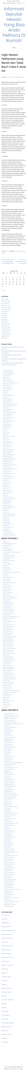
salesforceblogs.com (8, 400)
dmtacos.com (7, 725)
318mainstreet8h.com (8, 629)
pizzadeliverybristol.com (8, 611)
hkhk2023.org (6, 519)
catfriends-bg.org (7, 375)
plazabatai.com (6, 584)
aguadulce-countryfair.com (9, 653)
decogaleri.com (6, 591)
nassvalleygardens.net (9, 884)
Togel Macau (5, 923)
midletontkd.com (8, 842)
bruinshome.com (8, 788)
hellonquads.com (7, 587)
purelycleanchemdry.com (9, 421)
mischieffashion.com (7, 478)
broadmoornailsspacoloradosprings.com (13, 762)
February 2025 (6, 324)
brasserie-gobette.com (8, 684)
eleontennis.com (7, 493)
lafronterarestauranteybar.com (11, 794)
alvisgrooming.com (7, 665)
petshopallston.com (8, 757)
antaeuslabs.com (7, 419)
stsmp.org (5, 392)
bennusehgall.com (7, 579)
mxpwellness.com (8, 820)
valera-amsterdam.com (9, 867)
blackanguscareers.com (9, 874)
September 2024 (6, 334)
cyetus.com (5, 495)
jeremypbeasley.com (8, 456)
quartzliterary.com (7, 635)
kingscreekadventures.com (9, 417)
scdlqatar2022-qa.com (8, 548)
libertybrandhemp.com (9, 869)
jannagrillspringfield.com (8, 640)
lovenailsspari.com (7, 631)
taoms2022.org (6, 570)
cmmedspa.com (7, 840)
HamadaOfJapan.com (8, 414)
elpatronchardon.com (8, 643)
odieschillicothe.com (7, 607)
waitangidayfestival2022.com (9, 534)
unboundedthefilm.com (8, 373)
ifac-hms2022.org (7, 569)
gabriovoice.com (8, 751)
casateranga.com (8, 811)
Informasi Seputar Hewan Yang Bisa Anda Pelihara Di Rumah (14, 25)
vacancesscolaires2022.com (9, 536)
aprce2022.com (6, 508)
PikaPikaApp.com (7, 411)
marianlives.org (6, 377)
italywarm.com (7, 896)
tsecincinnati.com (7, 580)
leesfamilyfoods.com (8, 490)
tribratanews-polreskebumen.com (12, 889)
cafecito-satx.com (8, 778)
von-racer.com (6, 623)
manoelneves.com (7, 394)
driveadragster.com (8, 730)
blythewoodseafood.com (9, 668)
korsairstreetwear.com (9, 756)
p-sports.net (7, 754)
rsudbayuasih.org (8, 891)
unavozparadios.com (8, 592)
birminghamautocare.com (9, 658)
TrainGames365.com (7, 402)
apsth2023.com (6, 529)
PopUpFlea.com (6, 432)
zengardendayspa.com (9, 783)
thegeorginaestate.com (8, 667)
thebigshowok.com (8, 744)
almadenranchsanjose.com (9, 498)
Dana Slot (4, 973)
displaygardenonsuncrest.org (10, 692)
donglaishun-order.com (8, 645)
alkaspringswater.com (8, 628)
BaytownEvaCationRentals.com (10, 404)
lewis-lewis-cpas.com (8, 492)
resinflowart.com (8, 752)
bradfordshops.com (7, 497)
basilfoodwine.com (8, 845)
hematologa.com (8, 732)
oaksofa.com (6, 702)
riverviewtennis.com (7, 689)
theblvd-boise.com (7, 483)
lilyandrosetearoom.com (9, 796)
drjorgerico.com (6, 439)
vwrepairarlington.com (9, 713)
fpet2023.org (6, 485)
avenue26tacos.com (8, 759)
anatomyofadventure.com (10, 837)
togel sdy (4, 1038)
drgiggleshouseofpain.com (9, 459)
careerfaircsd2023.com (8, 527)
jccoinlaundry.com (7, 599)
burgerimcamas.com (8, 906)
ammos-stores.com (8, 860)
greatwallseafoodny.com (10, 747)
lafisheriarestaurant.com (8, 650)
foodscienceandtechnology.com (11, 901)
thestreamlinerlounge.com (10, 879)
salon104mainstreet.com (8, 626)
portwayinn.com (7, 828)
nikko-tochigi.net (8, 847)
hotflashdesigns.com (8, 461)
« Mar (3, 290)
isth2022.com (6, 542)
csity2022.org (6, 575)
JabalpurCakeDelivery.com (9, 405)
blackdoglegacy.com (8, 740)
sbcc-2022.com (6, 512)
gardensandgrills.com (9, 843)
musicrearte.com (7, 685)
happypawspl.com (7, 614)
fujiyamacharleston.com (8, 641)
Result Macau (5, 1015)
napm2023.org (6, 520)
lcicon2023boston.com (8, 532)
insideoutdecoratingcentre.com (10, 468)
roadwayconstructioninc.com (9, 677)
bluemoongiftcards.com (9, 850)
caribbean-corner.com (9, 848)
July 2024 (4, 338)
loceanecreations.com (9, 862)
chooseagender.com (7, 387)
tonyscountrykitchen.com (9, 660)
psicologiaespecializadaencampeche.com (14, 723)
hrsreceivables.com (7, 446)
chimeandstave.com (8, 745)
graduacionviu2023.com (9, 779)
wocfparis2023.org (7, 545)
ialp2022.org (5, 565)
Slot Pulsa (4, 919)
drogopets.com (6, 697)
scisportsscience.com (9, 903)
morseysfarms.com (7, 687)
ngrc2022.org (6, 488)
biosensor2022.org (7, 564)
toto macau (5, 1042)
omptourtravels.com (8, 887)
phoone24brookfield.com (9, 673)
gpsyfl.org (5, 707)
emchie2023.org (6, 559)
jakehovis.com (6, 655)
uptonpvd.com (7, 808)
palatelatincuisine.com (9, 739)
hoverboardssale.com (8, 389)
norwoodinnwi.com (8, 870)
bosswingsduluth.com (8, 657)
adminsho (21, 77)
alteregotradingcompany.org (9, 507)
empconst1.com (6, 448)
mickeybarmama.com (8, 675)
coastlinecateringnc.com (9, 720)
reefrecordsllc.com (8, 769)
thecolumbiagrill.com (7, 550)
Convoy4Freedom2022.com (9, 515)
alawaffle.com (7, 771)
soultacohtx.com (6, 704)
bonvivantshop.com (7, 426)
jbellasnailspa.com (7, 662)
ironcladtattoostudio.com (10, 786)
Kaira (15, 1067)
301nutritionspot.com (9, 859)
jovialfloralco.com (7, 471)
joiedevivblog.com (8, 865)
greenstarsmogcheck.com (9, 613)
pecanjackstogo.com (9, 781)
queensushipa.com (7, 441)
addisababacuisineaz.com (10, 904)
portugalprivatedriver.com (9, 621)
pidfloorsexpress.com (8, 380)
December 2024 (6, 328)
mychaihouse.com (7, 663)
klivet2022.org (6, 567)
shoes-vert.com (6, 594)
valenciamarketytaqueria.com (11, 767)
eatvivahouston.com (9, 742)
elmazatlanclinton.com (8, 604)
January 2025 (5, 326)
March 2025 (5, 322)
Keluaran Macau (6, 926)
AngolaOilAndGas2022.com (9, 514)
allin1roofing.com (8, 833)
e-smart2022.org (6, 486)
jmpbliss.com (6, 438)
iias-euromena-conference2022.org (11, 572)
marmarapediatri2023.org (9, 557)
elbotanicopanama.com (8, 596)
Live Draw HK (5, 915)
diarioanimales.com (7, 589)
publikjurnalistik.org (8, 892)
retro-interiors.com (7, 481)
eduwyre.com (6, 480)
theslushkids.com (8, 799)
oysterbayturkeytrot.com (10, 793)
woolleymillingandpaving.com (11, 806)
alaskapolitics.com (7, 390)
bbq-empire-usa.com (8, 694)
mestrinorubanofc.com (9, 881)
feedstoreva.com (7, 695)
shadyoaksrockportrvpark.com (10, 597)
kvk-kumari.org (7, 899)
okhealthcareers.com (8, 370)
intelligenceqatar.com (8, 409)
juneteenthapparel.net (9, 894)
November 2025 (6, 307)
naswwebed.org (6, 503)
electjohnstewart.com (9, 886)
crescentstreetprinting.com (10, 727)
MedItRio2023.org (7, 530)
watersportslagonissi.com (9, 476)
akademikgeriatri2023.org (9, 555)
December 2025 (6, 305)
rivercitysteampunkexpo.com (11, 852)
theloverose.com (8, 749)
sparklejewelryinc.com (9, 784)
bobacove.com (6, 672)
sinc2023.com (6, 547)
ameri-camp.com (6, 444)
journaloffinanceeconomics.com (11, 897)
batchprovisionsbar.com (8, 682)
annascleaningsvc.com (9, 789)
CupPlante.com (6, 427)
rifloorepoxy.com (8, 805)
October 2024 (5, 332)
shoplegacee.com (7, 424)
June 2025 (4, 316)
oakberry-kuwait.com (8, 633)
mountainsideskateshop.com (11, 855)
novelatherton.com (8, 882)
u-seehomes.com (7, 475)
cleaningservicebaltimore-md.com (12, 715)
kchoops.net (7, 854)
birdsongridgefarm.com (9, 864)
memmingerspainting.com (9, 454)
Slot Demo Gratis (7, 934)
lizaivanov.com (7, 734)
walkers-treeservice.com (9, 815)
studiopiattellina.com (8, 638)
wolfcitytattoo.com (8, 791)
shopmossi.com (7, 816)
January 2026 (5, 303)
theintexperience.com (8, 372)
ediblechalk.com (6, 699)
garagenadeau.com (7, 463)
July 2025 (4, 313)
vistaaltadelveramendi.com (10, 718)
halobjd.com (5, 407)
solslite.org (6, 826)
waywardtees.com (7, 378)
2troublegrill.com (8, 810)
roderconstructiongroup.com (9, 582)
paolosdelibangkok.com (8, 670)
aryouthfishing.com (8, 772)
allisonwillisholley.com (9, 825)
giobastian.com (7, 801)
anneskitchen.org (8, 766)
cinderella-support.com (8, 449)
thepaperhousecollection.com (11, 823)
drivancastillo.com (8, 838)
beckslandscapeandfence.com (11, 717)
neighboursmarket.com (9, 872)
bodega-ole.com (8, 877)
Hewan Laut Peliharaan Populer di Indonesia (20, 261)
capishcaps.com (6, 705)
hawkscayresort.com (8, 586)
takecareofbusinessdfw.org (9, 412)
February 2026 (6, 301)
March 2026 (5, 299)
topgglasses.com (8, 761)
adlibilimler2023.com (7, 502)
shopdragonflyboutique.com (9, 678)
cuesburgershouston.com (10, 722)
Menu (14, 47)
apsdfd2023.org (6, 522)
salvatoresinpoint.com (8, 470)
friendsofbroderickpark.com (9, 636)
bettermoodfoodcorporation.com (10, 383)
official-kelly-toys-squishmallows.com (11, 690)
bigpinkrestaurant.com (8, 451)
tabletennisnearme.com (8, 700)
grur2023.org (6, 517)
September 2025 (6, 309)
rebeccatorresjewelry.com (9, 436)
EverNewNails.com (7, 466)
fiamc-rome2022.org (7, 646)
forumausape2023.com (8, 524)
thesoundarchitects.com (9, 832)
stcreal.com (5, 431)
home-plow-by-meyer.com (10, 737)
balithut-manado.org (7, 505)
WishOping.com (6, 422)
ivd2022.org (5, 574)
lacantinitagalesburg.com (9, 609)
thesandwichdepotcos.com (9, 458)
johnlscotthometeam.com (9, 473)
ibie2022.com (6, 510)
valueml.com (6, 434)
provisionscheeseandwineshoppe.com (12, 552)
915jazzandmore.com (8, 651)
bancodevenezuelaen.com (9, 382)
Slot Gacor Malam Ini (8, 1000)
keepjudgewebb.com (9, 835)
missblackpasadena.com (10, 764)
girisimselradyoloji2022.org (9, 560)
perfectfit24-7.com (7, 619)
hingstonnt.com (6, 385)
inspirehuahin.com (7, 453)
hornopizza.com (8, 729)
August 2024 (5, 336)
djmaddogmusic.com (9, 830)
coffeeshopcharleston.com (9, 624)
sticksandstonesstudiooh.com (11, 813)
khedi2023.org (6, 553)
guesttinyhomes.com (9, 735)
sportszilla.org (6, 680)
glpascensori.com (8, 803)
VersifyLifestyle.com (7, 416)
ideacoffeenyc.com (7, 606)
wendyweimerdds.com (8, 443)
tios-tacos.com (7, 776)
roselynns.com (6, 397)
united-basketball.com (9, 774)
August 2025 (5, 311)
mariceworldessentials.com (9, 648)
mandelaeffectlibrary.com (9, 395)
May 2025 (4, 318)
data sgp (19, 3)
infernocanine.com (8, 821)
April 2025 (4, 320)
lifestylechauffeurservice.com (10, 465)
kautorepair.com (6, 601)
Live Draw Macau (7, 992)
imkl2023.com (6, 525)
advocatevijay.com (7, 500)
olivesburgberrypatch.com (10, 798)
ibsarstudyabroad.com (8, 577)
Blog (7, 251)
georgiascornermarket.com (9, 618)
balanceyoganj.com (7, 399)
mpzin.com (5, 429)
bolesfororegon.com (9, 876)
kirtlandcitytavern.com (9, 857)
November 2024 (6, 330)
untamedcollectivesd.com (10, 818)
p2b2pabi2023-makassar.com (10, 543)
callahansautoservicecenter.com (10, 616)
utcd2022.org (6, 562)
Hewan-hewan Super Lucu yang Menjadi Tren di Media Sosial (8, 261)
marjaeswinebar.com (8, 602)
